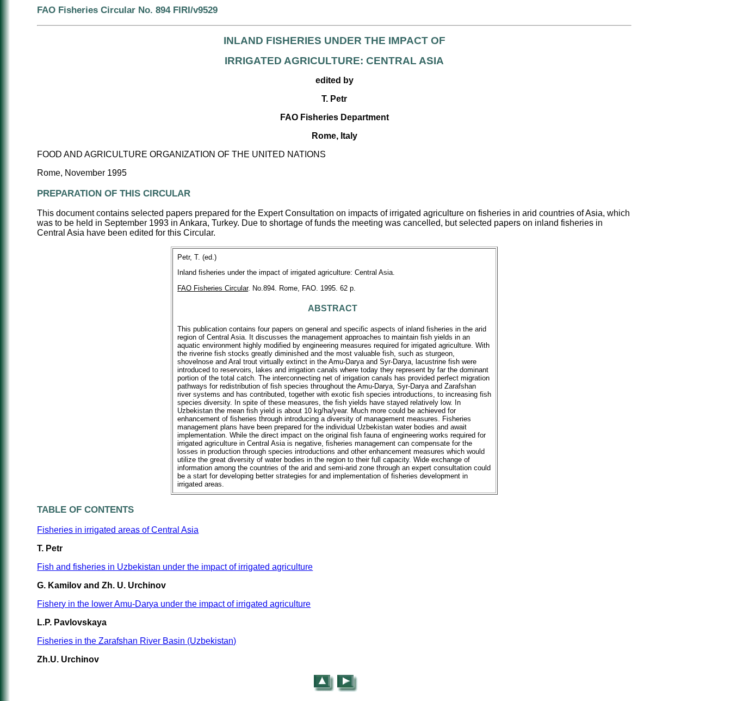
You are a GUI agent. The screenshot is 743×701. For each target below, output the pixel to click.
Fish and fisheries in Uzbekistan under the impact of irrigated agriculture (175, 566)
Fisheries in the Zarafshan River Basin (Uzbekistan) (136, 640)
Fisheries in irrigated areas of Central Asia (118, 529)
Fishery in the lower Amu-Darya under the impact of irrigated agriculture (174, 603)
